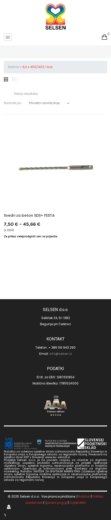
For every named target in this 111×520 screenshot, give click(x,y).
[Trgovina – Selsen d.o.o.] (56, 16)
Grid (6, 79)
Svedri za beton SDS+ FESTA (29, 215)
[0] (104, 37)
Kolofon (84, 496)
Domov (13, 67)
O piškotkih (77, 502)
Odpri (8, 37)
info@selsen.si (61, 353)
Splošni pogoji (56, 502)
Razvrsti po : (13, 103)
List (14, 79)
